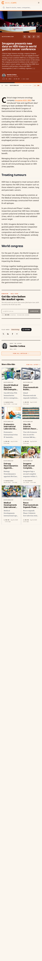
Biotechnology (15, 329)
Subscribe (34, 311)
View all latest (32, 364)
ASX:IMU (27, 329)
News (6, 85)
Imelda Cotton (12, 75)
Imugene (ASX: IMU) (23, 100)
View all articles (20, 353)
